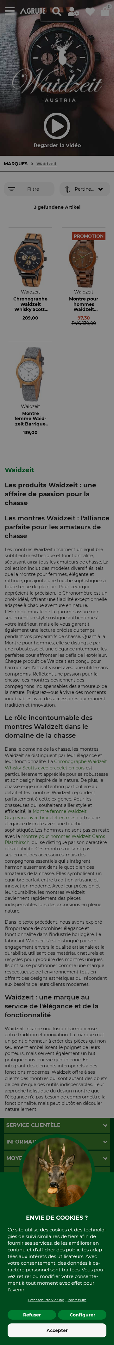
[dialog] (57, 672)
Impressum (77, 1300)
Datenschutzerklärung (46, 1300)
